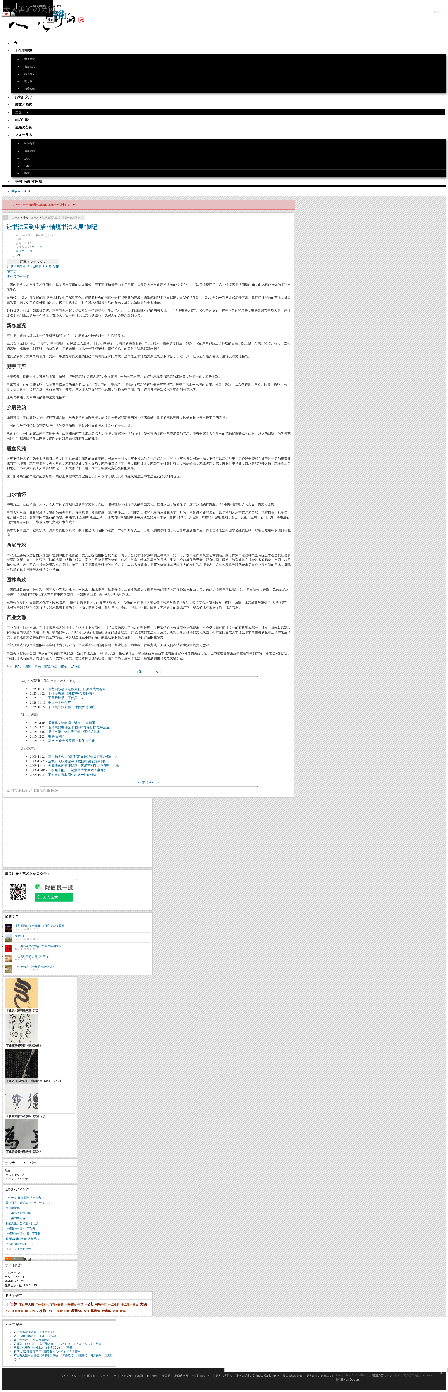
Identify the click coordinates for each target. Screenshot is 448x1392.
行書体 (106, 1311)
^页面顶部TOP (201, 1376)
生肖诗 (58, 1311)
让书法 (75, 666)
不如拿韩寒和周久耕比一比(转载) (72, 774)
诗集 (123, 1311)
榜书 (35, 1311)
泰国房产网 (181, 1376)
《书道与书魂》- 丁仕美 (20, 1228)
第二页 (12, 271)
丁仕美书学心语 (15, 1218)
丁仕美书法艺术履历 (18, 1213)
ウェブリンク (108, 1376)
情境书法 (50, 666)
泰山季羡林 (13, 1208)
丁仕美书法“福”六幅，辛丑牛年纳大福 (38, 946)
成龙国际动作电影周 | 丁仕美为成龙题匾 (77, 689)
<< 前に (143, 782)
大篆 (143, 1304)
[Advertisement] (77, 833)
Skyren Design (349, 1379)
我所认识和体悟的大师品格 (22, 1238)
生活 (63, 666)
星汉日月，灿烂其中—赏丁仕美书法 (28, 1202)
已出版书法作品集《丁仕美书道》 (35, 1332)
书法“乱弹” (56, 736)
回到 (28, 666)
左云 (7, 1311)
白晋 (67, 1311)
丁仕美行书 (56, 1304)
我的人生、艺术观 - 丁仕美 (22, 1223)
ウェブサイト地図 (131, 1376)
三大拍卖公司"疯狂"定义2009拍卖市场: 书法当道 (83, 756)
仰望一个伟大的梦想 (18, 1249)
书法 (89, 1304)
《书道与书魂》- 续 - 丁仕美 (23, 1233)
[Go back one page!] (5, 217)
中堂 (80, 1304)
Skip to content (20, 191)
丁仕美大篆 (26, 1304)
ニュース (15, 217)
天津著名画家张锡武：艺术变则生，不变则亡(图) (83, 765)
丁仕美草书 (42, 1304)
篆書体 (76, 1311)
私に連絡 (152, 1376)
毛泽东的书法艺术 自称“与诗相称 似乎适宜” (79, 727)
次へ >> (154, 782)
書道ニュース (31, 217)
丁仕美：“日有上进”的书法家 (23, 1197)
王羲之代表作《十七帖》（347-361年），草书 (43, 1347)
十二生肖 (114, 1304)
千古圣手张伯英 (59, 702)
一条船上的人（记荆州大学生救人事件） (77, 770)
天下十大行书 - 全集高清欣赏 (32, 1340)
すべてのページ (18, 276)
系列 (86, 1311)
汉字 (50, 1311)
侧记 (18, 666)
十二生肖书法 (129, 1304)
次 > (158, 671)
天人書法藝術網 (292, 1376)
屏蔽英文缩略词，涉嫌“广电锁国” (72, 723)
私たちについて (70, 1376)
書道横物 (17, 1311)
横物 (42, 1311)
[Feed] (14, 1259)
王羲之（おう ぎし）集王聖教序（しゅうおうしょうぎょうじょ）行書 (57, 1344)
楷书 (28, 1311)
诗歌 (115, 1311)
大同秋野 (20, 936)
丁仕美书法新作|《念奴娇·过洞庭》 (73, 707)
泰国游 (166, 1376)
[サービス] (15, 42)
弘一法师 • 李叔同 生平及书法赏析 (35, 1336)
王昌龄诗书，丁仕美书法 (66, 698)
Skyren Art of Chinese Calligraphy (257, 1375)
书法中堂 (101, 1304)
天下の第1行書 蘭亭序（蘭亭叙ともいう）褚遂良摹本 (47, 1351)
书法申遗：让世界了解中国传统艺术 (74, 731)
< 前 (139, 671)
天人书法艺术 (223, 1376)
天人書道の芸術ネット (320, 1376)
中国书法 (70, 1304)
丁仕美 (11, 1304)
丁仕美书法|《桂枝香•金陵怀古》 (72, 693)
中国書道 (90, 1376)
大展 (37, 666)
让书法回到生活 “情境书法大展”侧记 (52, 227)
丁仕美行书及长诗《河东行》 (33, 956)
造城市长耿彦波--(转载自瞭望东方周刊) (76, 761)
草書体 (95, 1311)
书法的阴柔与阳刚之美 (20, 1244)
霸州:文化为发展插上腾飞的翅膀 (71, 741)
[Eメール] (18, 256)
